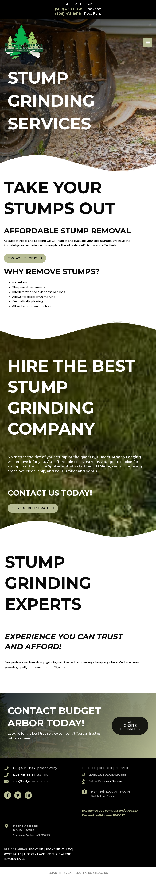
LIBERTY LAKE (34, 854)
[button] (25, 258)
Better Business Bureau (105, 781)
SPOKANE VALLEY (58, 849)
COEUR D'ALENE (59, 854)
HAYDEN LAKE (14, 859)
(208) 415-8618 (68, 14)
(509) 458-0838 (68, 9)
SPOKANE (36, 849)
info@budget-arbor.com (30, 781)
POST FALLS (12, 854)
